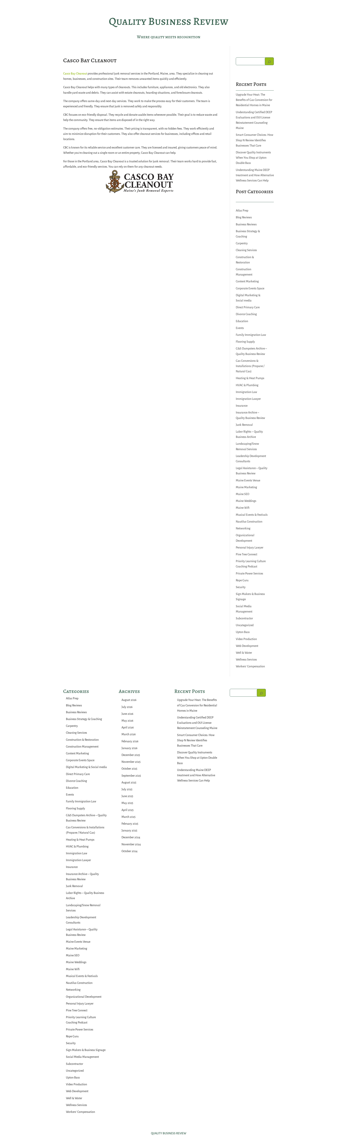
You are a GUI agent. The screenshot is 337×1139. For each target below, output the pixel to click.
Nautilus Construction (249, 521)
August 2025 (128, 782)
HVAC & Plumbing (247, 385)
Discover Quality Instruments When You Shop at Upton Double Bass (253, 157)
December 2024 (130, 837)
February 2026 (129, 741)
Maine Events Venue (248, 480)
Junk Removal (244, 424)
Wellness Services (246, 659)
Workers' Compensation (250, 666)
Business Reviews (246, 224)
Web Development (247, 645)
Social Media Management (82, 1056)
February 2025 (129, 823)
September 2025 (131, 775)
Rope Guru (242, 580)
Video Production (246, 639)
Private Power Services (249, 573)
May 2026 (127, 720)
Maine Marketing (246, 487)
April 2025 (127, 810)
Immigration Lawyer (248, 398)
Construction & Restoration (82, 739)
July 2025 (126, 789)
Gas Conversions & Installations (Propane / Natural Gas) (250, 366)
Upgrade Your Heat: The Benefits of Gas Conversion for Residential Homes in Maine (254, 100)
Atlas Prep (242, 210)
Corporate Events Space (250, 288)
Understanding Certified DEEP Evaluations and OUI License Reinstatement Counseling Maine (197, 723)
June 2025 (127, 796)
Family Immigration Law (251, 334)
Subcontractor (244, 618)
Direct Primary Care (248, 307)
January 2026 (129, 748)
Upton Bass (243, 632)
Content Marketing (247, 281)
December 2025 (130, 755)
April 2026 (127, 727)
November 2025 (131, 761)
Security (241, 587)
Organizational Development (83, 996)
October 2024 (129, 851)
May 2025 (127, 803)
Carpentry (242, 243)
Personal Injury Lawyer (249, 547)
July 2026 (127, 707)
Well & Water (244, 652)
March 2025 (128, 816)
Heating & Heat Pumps (250, 378)
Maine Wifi (242, 507)
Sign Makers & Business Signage (86, 1050)
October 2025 (129, 768)
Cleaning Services (246, 250)
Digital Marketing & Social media (86, 767)
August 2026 (129, 700)
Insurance (241, 405)
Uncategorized (245, 625)
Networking (243, 528)
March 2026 (128, 734)
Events (240, 328)
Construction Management (82, 746)
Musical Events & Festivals (252, 514)
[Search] (269, 61)
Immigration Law (246, 392)
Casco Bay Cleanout (75, 73)
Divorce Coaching (246, 314)
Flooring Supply (245, 341)
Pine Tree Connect (246, 554)
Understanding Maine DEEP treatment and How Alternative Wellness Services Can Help (255, 175)
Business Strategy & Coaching (84, 719)
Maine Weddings (246, 500)
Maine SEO (242, 494)
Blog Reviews (244, 217)
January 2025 (129, 830)
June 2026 (127, 713)
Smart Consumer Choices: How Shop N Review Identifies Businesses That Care (254, 140)
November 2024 (131, 844)
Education (242, 321)
